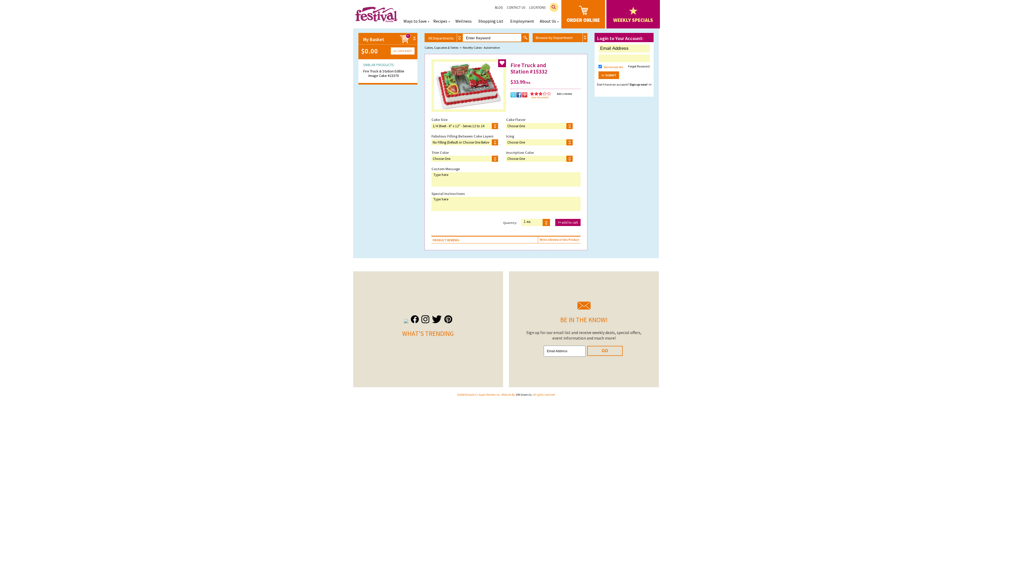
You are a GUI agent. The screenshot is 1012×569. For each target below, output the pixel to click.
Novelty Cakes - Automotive (481, 48)
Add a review (564, 94)
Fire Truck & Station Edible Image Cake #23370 (383, 73)
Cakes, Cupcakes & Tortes (441, 48)
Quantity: (510, 222)
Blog (499, 7)
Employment (522, 21)
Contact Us (516, 7)
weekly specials (633, 20)
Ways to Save (415, 21)
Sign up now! (639, 84)
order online (583, 20)
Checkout (404, 51)
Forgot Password (639, 66)
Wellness (463, 21)
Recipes (440, 21)
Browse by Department (554, 37)
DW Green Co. (524, 394)
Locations (537, 7)
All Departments (441, 38)
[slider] (540, 94)
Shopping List (490, 21)
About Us (548, 21)
